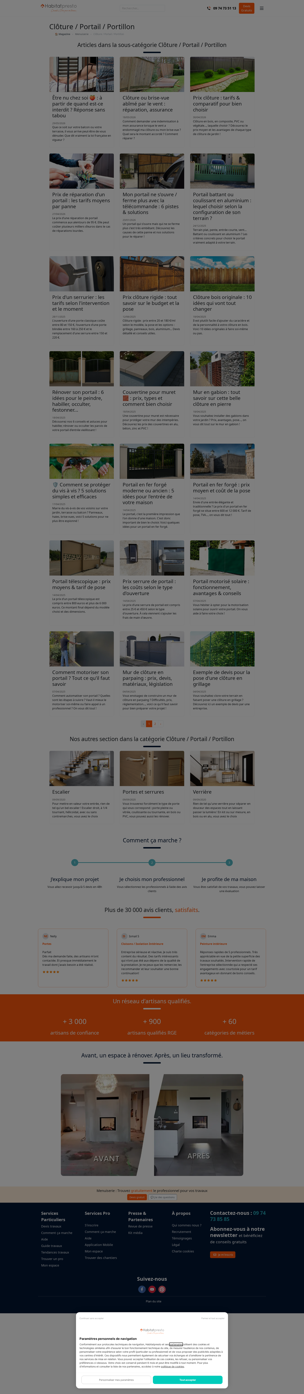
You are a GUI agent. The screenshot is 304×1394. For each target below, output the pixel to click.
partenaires (176, 1344)
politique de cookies (172, 1366)
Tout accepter (187, 1379)
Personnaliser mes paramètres (116, 1379)
